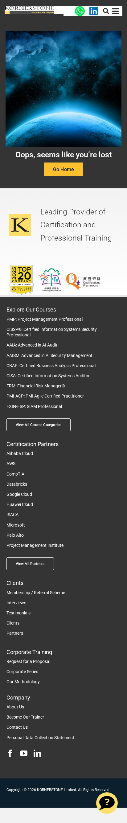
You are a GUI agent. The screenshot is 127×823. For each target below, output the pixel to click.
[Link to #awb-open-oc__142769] (115, 11)
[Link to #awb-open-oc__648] (106, 11)
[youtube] (23, 753)
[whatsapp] (80, 8)
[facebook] (10, 753)
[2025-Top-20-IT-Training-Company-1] (21, 267)
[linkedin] (37, 753)
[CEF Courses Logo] (29, 8)
